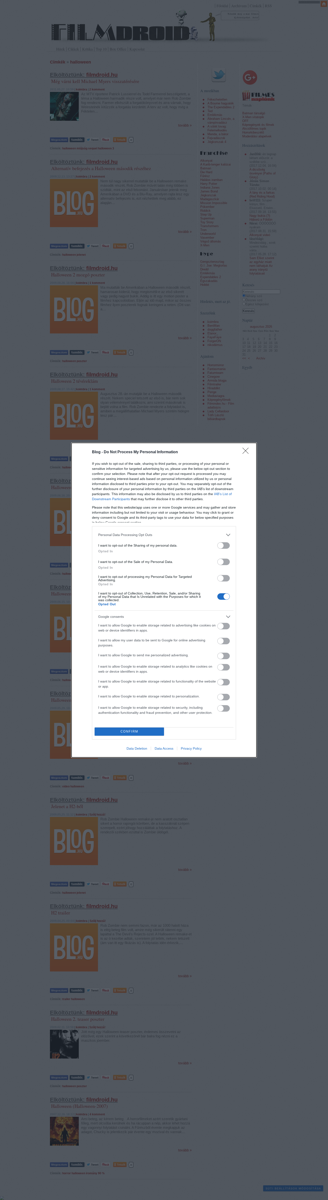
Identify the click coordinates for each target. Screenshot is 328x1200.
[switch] (223, 545)
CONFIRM (129, 731)
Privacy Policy (191, 748)
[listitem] (164, 534)
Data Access (164, 748)
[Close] (247, 452)
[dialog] (164, 600)
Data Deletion (137, 748)
